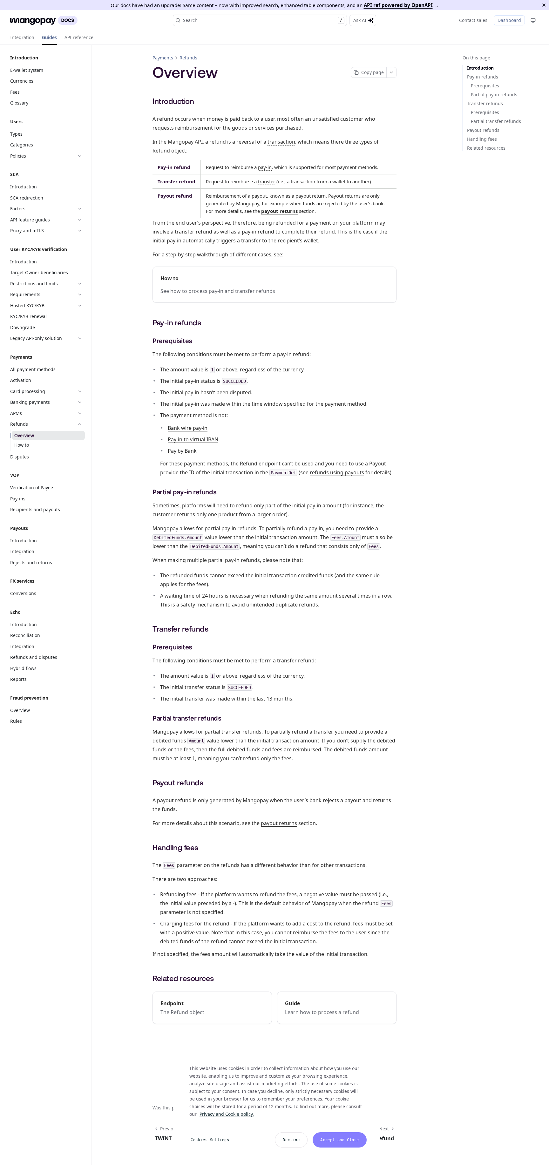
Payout (377, 463)
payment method (345, 403)
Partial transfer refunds (496, 121)
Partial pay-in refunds (494, 94)
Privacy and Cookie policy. (227, 1114)
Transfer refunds (485, 103)
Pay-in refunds (482, 77)
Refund (161, 150)
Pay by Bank (182, 450)
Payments (162, 58)
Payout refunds (483, 130)
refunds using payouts (337, 472)
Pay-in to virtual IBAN (193, 439)
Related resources (486, 148)
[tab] (22, 37)
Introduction (480, 68)
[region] (276, 1103)
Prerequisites (485, 86)
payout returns (279, 211)
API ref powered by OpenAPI (398, 5)
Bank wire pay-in (187, 427)
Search (262, 20)
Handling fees (482, 139)
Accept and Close (339, 1140)
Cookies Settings (210, 1140)
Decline (291, 1140)
